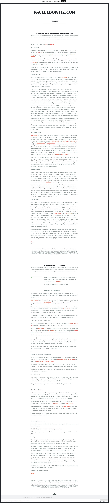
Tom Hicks (67, 253)
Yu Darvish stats (60, 487)
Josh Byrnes (39, 252)
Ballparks (45, 35)
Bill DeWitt (44, 250)
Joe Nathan (51, 330)
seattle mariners (48, 253)
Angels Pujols (68, 480)
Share (32, 242)
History (35, 37)
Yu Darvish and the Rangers (54, 265)
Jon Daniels (34, 252)
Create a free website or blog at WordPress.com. (32, 497)
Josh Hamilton (65, 154)
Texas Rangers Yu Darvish (62, 485)
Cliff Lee (48, 182)
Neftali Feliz (33, 484)
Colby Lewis (66, 308)
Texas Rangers (62, 253)
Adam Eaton (65, 54)
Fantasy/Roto (64, 35)
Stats (65, 39)
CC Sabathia (54, 403)
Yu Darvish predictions (52, 487)
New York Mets (47, 484)
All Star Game (33, 35)
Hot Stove (39, 37)
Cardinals (53, 250)
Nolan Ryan (34, 62)
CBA (51, 35)
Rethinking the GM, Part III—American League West (54, 33)
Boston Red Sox (48, 481)
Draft (60, 35)
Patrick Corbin (55, 141)
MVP (70, 37)
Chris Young (49, 54)
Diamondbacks (37, 251)
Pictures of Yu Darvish (64, 484)
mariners (57, 252)
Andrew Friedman (68, 248)
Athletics (39, 250)
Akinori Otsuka (57, 248)
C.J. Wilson (41, 328)
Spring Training (60, 39)
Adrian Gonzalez (35, 54)
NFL (59, 484)
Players (44, 39)
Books (48, 35)
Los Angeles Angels (51, 252)
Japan (35, 482)
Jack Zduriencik (56, 251)
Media (48, 37)
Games (73, 35)
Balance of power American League (38, 481)
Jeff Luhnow (62, 251)
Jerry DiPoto (67, 251)
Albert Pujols (55, 154)
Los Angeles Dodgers (59, 482)
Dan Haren (74, 141)
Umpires (69, 271)
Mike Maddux (34, 300)
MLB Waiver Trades (65, 37)
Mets (64, 482)
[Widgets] (54, 494)
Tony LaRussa (58, 213)
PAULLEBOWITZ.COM (54, 12)
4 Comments (66, 487)
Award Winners (40, 35)
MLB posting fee (74, 482)
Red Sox (43, 485)
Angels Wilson (74, 480)
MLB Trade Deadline (57, 37)
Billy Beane (64, 77)
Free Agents (69, 35)
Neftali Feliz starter (40, 484)
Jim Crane (72, 251)
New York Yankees (54, 484)
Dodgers (73, 481)
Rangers (42, 253)
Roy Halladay (47, 302)
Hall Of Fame (71, 267)
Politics (51, 39)
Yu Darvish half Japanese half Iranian (60, 486)
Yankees (38, 486)
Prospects (55, 39)
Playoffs (47, 39)
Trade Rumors (69, 39)
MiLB (51, 37)
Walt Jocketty (52, 254)
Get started (63, 1)
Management (44, 37)
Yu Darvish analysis (49, 486)
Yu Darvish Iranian (72, 486)
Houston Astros (50, 251)
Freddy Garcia (69, 403)
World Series (74, 39)
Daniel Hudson (41, 143)
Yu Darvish (58, 281)
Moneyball (61, 252)
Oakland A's (71, 252)
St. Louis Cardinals (55, 253)
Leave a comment (59, 254)
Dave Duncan (68, 213)
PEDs (42, 39)
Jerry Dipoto (34, 135)
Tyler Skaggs (65, 141)
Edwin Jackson (51, 143)
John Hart (40, 52)
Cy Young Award (55, 35)
